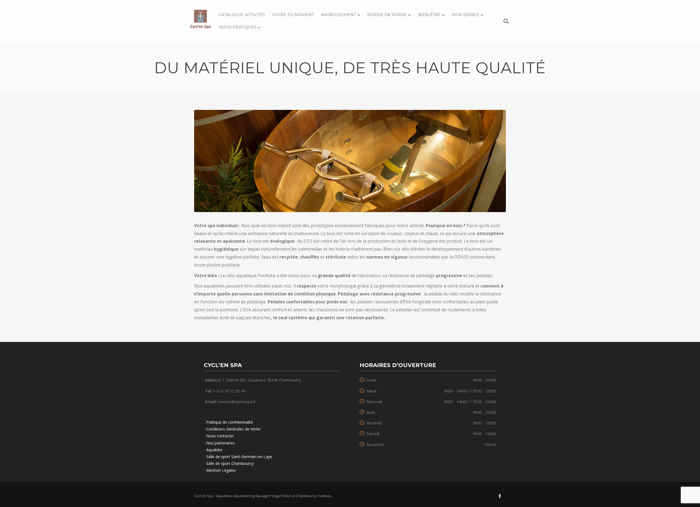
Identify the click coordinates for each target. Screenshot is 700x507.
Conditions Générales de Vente (233, 429)
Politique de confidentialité (229, 422)
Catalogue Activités (242, 14)
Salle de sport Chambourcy (230, 463)
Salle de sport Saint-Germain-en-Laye (239, 456)
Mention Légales (221, 470)
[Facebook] (499, 496)
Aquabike (214, 449)
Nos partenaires (220, 443)
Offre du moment (293, 14)
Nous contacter (220, 435)
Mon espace (465, 14)
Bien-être (429, 14)
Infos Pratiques (237, 27)
